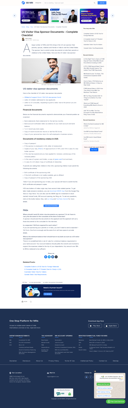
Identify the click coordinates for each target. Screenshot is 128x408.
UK (79, 345)
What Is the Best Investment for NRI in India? (94, 126)
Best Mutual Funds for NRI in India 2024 (101, 340)
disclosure (26, 361)
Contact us (103, 361)
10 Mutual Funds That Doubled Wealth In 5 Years (102, 348)
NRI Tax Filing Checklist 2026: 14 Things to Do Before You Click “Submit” (93, 97)
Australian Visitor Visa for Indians (93, 44)
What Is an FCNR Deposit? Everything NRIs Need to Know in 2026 (93, 105)
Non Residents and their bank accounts (64, 353)
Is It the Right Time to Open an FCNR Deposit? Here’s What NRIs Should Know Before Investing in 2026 (94, 60)
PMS (42, 345)
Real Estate (44, 340)
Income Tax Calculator (44, 350)
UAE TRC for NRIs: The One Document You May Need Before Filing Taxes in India (93, 112)
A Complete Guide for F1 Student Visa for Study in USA (93, 40)
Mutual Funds (45, 342)
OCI (10, 345)
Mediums (81, 340)
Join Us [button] (102, 3)
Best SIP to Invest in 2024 (97, 342)
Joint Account (59, 342)
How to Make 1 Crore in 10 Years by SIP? (101, 351)
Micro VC (21, 345)
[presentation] (14, 16)
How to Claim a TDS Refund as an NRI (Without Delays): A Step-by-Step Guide (93, 83)
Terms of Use (70, 361)
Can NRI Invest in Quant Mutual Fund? (92, 139)
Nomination (58, 340)
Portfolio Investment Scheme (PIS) (65, 347)
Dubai (80, 347)
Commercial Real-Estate (26, 347)
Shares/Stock (45, 347)
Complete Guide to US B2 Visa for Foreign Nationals (93, 34)
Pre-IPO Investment (24, 342)
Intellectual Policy (86, 361)
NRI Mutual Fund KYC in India (98, 345)
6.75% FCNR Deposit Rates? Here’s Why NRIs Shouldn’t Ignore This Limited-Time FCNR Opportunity (94, 68)
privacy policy (54, 361)
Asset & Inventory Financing (27, 349)
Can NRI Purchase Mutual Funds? (93, 132)
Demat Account (59, 345)
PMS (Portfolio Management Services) (27, 353)
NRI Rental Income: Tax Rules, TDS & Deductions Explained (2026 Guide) (94, 75)
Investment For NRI (24, 340)
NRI (10, 340)
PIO (10, 342)
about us (39, 361)
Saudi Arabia (82, 349)
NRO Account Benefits (61, 349)
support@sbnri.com (53, 376)
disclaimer (13, 361)
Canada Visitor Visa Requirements (93, 48)
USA (80, 342)
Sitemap (116, 361)
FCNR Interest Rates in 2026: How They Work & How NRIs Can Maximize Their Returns (93, 90)
